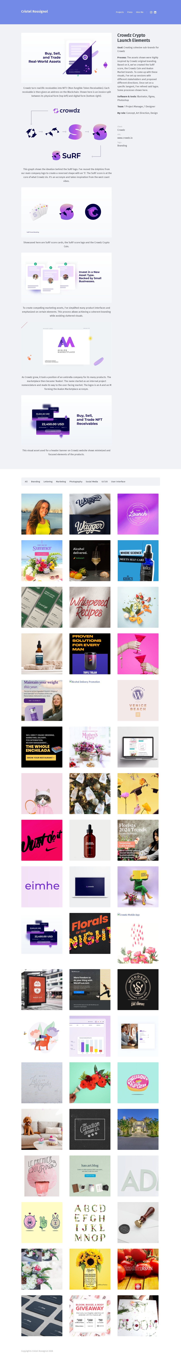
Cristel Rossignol (34, 11)
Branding (122, 145)
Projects (120, 12)
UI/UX (105, 481)
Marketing (61, 481)
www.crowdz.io (124, 138)
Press (129, 12)
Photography (75, 481)
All (26, 481)
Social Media (92, 481)
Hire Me (139, 12)
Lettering (48, 481)
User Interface (118, 481)
